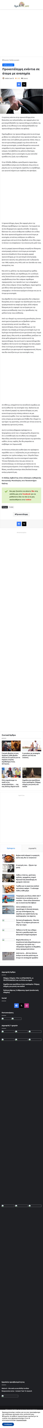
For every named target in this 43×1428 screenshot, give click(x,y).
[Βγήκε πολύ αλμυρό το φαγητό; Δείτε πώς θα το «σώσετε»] (8, 858)
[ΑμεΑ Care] (21, 5)
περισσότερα (21, 1420)
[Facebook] (19, 84)
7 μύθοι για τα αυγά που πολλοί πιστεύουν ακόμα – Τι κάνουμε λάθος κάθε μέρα (27, 888)
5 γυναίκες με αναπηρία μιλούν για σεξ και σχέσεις (31, 755)
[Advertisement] (21, 32)
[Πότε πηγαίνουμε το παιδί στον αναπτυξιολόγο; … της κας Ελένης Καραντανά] (11, 773)
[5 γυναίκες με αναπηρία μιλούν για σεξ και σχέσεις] (31, 746)
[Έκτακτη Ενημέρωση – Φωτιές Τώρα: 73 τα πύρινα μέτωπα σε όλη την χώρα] (8, 923)
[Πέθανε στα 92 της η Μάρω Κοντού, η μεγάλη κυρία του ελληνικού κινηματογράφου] (8, 933)
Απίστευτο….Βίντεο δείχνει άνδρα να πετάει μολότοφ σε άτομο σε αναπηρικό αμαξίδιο (27, 955)
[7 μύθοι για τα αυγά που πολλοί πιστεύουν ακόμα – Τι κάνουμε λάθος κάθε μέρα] (8, 889)
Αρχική (6, 60)
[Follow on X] (13, 78)
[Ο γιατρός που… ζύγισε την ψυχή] (8, 868)
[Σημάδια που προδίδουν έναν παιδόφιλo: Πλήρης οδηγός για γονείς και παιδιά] (31, 773)
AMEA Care (8, 78)
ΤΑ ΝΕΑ (11, 507)
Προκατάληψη (22, 514)
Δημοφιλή (32, 848)
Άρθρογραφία (14, 60)
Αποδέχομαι (8, 1424)
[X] (24, 84)
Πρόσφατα (11, 848)
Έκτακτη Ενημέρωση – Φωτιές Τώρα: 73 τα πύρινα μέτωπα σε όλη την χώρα (27, 922)
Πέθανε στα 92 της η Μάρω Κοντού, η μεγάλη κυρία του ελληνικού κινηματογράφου (26, 932)
